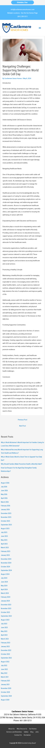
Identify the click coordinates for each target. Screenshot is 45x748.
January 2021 (5, 684)
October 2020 (5, 692)
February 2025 (5, 551)
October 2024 (5, 567)
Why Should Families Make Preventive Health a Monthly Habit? (21, 464)
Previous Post (22, 420)
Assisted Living (28, 743)
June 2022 (4, 669)
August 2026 (5, 483)
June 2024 (4, 582)
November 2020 (6, 688)
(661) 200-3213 (22, 16)
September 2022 (6, 658)
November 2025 (6, 517)
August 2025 (5, 528)
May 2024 (4, 586)
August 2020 (5, 700)
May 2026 (4, 494)
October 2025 (5, 521)
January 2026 (5, 509)
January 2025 (5, 555)
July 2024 (4, 578)
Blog (31, 732)
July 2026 (4, 487)
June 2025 (4, 536)
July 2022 (4, 665)
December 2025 (6, 513)
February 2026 (5, 506)
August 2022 (5, 662)
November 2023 (6, 608)
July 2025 (4, 532)
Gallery (26, 732)
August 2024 (5, 574)
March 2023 (5, 639)
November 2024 (6, 563)
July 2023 (4, 624)
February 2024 (5, 597)
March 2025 (5, 547)
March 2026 (5, 502)
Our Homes (33, 729)
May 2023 (4, 631)
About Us (11, 729)
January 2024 (5, 601)
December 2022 (6, 650)
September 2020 (6, 696)
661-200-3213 (26, 720)
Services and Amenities (14, 732)
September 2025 (6, 525)
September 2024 (6, 570)
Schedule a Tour (22, 2)
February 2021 (5, 681)
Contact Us (18, 735)
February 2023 (5, 643)
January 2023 (5, 646)
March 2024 (5, 593)
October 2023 (5, 612)
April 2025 (4, 544)
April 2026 (4, 498)
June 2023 (4, 627)
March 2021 (5, 677)
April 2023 (4, 635)
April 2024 (4, 589)
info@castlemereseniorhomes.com (22, 9)
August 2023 (5, 620)
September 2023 (6, 616)
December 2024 (6, 559)
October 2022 (5, 654)
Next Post (22, 426)
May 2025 (4, 540)
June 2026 (4, 490)
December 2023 (6, 605)
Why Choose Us (22, 729)
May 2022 (4, 673)
